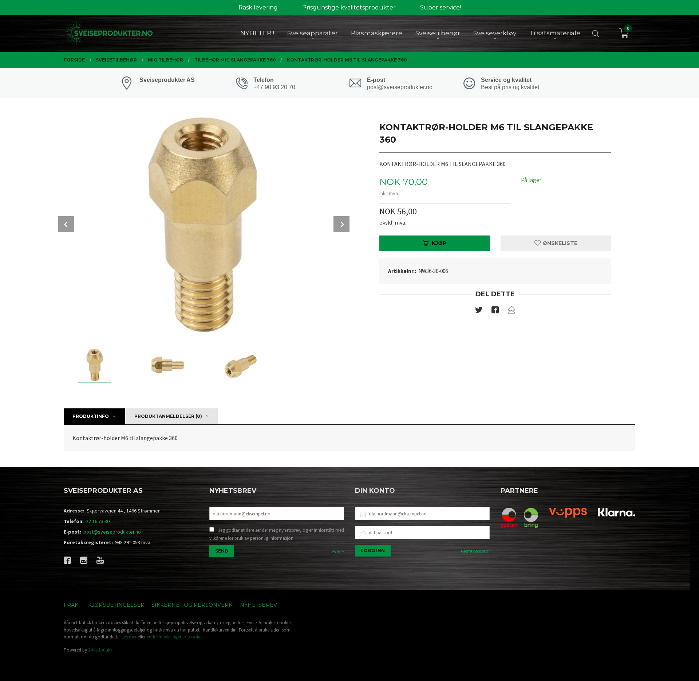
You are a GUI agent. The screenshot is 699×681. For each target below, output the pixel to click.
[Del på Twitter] (478, 311)
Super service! (440, 7)
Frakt (72, 605)
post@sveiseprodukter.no (112, 531)
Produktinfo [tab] (90, 416)
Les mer (336, 551)
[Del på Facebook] (495, 311)
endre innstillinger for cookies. (176, 637)
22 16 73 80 (98, 521)
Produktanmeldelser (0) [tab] (168, 416)
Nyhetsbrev (258, 605)
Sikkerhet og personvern (192, 605)
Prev (66, 224)
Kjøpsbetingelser (116, 605)
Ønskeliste (559, 243)
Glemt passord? (475, 551)
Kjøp (439, 243)
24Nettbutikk (100, 650)
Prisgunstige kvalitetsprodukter (349, 7)
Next (341, 224)
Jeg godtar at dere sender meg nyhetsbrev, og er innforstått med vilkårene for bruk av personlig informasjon (276, 534)
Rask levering (258, 7)
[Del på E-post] (511, 311)
